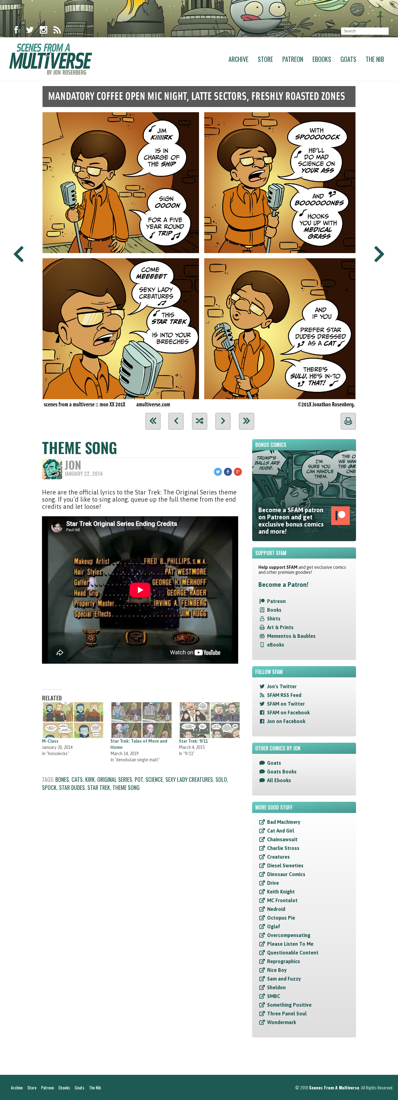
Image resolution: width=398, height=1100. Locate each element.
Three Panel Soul (287, 1013)
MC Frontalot (282, 900)
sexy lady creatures (189, 779)
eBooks (275, 644)
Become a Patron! (283, 584)
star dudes (72, 787)
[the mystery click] (199, 421)
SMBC (273, 996)
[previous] (176, 421)
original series (114, 779)
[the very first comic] (153, 421)
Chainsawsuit (282, 839)
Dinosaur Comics (286, 874)
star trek (98, 787)
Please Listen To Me (290, 944)
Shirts (273, 618)
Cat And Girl (280, 830)
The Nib (375, 59)
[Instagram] (43, 31)
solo (221, 779)
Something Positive (289, 1005)
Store (265, 59)
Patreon (292, 59)
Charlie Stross (283, 848)
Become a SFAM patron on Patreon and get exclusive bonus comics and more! (291, 520)
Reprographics (283, 961)
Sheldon (276, 987)
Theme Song (79, 447)
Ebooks (321, 59)
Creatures (278, 857)
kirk (90, 779)
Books (274, 610)
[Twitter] (30, 31)
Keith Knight (281, 891)
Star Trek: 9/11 (193, 741)
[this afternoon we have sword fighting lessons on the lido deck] (199, 244)
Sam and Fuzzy (284, 979)
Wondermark (281, 1022)
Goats (348, 59)
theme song (126, 787)
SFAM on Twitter (286, 704)
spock (49, 787)
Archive (238, 59)
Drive (273, 883)
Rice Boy (277, 970)
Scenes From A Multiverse (334, 1087)
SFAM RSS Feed (284, 695)
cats (77, 779)
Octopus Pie (281, 918)
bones (62, 779)
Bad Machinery (283, 822)
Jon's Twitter (282, 686)
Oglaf (273, 926)
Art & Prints (280, 627)
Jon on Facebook (286, 721)
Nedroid (276, 909)
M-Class (50, 741)
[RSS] (57, 31)
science (154, 779)
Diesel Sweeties (285, 865)
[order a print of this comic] (348, 421)
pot (139, 779)
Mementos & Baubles (291, 636)
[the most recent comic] (246, 421)
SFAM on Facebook (288, 712)
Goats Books (282, 771)
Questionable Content (292, 952)
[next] (223, 421)
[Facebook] (16, 31)
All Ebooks (279, 780)
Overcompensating (288, 935)
